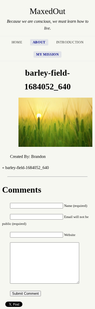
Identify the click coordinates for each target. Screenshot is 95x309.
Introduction (70, 42)
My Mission (47, 54)
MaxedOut (47, 11)
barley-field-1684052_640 (27, 167)
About (39, 42)
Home (17, 42)
